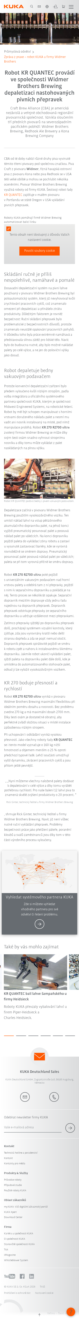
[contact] (39, 6)
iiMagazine (10, 1255)
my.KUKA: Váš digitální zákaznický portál (26, 1206)
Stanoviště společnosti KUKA (19, 1244)
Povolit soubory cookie (39, 251)
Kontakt (8, 1158)
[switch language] (47, 6)
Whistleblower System (16, 1260)
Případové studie (13, 1185)
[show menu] (71, 6)
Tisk (6, 1249)
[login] (55, 6)
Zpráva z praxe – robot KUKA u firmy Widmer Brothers (35, 59)
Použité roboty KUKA (15, 1190)
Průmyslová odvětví (17, 52)
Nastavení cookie (44, 1293)
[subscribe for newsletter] (70, 1128)
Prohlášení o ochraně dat (17, 1293)
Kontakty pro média (14, 1163)
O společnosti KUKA (14, 1239)
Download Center (13, 1217)
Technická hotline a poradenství (20, 1152)
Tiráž (42, 1286)
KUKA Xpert (10, 1212)
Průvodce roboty (12, 1179)
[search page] (31, 6)
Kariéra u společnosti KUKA (18, 1233)
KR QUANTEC (13, 195)
